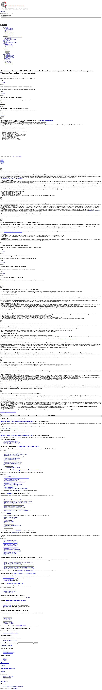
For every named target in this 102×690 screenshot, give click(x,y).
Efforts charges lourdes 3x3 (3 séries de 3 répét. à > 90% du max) (19, 566)
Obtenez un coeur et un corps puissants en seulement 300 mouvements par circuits (21, 110)
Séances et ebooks (6, 40)
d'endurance (9, 493)
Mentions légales (6, 650)
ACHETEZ (2, 82)
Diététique (5, 43)
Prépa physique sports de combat (11, 42)
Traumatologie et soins (9, 32)
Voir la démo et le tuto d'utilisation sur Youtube (9, 428)
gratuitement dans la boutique (94, 210)
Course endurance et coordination (12, 455)
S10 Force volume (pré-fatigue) (10, 553)
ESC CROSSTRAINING (28, 570)
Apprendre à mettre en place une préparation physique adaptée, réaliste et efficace (29, 279)
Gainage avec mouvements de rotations (11, 607)
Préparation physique (9, 28)
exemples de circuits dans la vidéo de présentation (13, 232)
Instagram (5, 659)
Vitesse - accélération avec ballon (12, 467)
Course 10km (7, 59)
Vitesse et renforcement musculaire (12, 458)
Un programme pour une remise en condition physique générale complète (22, 258)
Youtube (4, 660)
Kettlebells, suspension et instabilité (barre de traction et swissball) (19, 568)
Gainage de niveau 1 (7, 605)
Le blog (2, 671)
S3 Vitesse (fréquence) (8, 592)
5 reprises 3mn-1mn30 (8, 580)
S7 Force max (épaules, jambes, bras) (11, 549)
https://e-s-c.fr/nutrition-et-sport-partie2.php (69, 338)
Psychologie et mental (9, 29)
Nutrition (7, 49)
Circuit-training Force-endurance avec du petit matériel (16, 478)
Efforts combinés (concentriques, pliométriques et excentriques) (18, 567)
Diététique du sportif (9, 45)
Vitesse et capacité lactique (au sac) (12, 479)
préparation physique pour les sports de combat (26, 470)
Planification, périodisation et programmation (13, 37)
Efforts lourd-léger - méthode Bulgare (12, 563)
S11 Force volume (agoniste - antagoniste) (12, 554)
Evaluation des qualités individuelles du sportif (11, 442)
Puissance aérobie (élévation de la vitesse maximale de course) (18, 503)
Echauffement (7, 31)
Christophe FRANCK (17, 156)
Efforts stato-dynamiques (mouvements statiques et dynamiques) (18, 564)
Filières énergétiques (9, 62)
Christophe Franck (6, 645)
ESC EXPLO (18, 530)
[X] (1, 118)
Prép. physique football (9, 55)
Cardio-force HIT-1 (7, 619)
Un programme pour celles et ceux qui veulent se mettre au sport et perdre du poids (25, 247)
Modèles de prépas (6, 54)
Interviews (7, 52)
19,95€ (1, 91)
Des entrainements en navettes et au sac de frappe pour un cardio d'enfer (21, 78)
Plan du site (4, 681)
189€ (1, 282)
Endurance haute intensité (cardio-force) (13, 464)
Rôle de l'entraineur (8, 34)
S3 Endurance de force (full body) (10, 544)
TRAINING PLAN (9, 63)
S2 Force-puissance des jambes (10, 591)
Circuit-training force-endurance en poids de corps (15, 454)
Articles (4, 47)
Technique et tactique (9, 30)
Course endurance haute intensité (11, 460)
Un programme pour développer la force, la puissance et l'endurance (22, 269)
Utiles (4, 60)
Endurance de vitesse (9, 524)
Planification (5, 36)
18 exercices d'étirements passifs (10, 640)
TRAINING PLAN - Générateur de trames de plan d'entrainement (16, 421)
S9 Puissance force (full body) (9, 552)
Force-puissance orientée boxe (11, 480)
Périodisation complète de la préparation (12, 453)
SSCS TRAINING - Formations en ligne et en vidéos (13, 686)
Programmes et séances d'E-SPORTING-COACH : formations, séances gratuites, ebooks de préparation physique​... (47, 71)
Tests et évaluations (8, 38)
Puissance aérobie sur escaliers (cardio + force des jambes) (17, 510)
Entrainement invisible (9, 33)
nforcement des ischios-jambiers (11, 633)
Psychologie (7, 51)
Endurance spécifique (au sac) (11, 485)
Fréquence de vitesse (9, 521)
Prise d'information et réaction (11, 517)
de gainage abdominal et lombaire (16, 600)
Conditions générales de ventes (8, 652)
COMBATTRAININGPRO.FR (46, 120)
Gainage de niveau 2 (7, 606)
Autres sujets (7, 53)
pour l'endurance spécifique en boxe (25, 573)
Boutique (2, 161)
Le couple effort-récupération (10, 39)
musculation (15, 532)
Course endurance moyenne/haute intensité (14, 457)
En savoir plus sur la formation (8, 412)
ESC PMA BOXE (19, 490)
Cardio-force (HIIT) (9, 487)
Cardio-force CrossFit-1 (8, 622)
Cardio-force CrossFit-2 (8, 623)
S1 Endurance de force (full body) (10, 541)
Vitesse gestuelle (8, 520)
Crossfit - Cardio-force (9, 57)
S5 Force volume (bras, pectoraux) (10, 547)
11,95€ (1, 102)
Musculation (7, 58)
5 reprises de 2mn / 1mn (8, 578)
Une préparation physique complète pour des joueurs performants (23, 89)
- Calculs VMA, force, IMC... (8, 676)
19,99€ (1, 80)
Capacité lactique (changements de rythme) (14, 505)
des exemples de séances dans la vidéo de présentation (12, 178)
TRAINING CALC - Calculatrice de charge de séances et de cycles (16, 435)
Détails (2, 84)
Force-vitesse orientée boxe (10, 483)
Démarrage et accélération (10, 518)
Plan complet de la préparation (10, 476)
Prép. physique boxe (9, 56)
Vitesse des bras (7, 526)
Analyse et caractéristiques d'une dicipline (10, 441)
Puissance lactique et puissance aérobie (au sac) (14, 482)
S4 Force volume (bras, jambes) (10, 545)
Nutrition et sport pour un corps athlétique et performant (13, 372)
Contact (1, 163)
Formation (2, 162)
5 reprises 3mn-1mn (7, 579)
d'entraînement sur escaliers (14, 583)
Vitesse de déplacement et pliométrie (12, 463)
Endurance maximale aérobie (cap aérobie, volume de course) (18, 501)
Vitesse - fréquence (9, 466)
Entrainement (5, 27)
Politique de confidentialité (8, 653)
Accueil (1, 158)
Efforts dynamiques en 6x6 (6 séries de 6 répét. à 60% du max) (18, 562)
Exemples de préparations (6, 15)
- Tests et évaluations (7, 678)
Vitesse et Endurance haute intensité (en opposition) (16, 488)
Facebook (5, 658)
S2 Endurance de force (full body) (10, 543)
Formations (5, 41)
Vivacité (6, 522)
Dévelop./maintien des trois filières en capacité (14, 507)
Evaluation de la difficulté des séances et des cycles (12, 443)
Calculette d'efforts (8, 61)
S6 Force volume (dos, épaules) (10, 548)
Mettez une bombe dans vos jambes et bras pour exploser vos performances (20, 100)
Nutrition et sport (8, 44)
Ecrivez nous (4, 663)
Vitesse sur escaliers (8, 528)
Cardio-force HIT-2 (7, 621)
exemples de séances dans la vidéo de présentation (13, 381)
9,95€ (1, 112)
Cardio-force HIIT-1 (7, 617)
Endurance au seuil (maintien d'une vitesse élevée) (15, 502)
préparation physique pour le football (28, 446)
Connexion (2, 11)
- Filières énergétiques (7, 677)
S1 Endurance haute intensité (9, 590)
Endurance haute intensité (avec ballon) (13, 462)
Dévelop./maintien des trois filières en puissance (15, 509)
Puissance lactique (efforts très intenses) (13, 506)
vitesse (9, 513)
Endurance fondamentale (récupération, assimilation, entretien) (18, 499)
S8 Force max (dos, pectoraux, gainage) (12, 551)
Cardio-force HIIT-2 (7, 618)
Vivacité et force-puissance (10, 459)
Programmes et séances (7, 668)
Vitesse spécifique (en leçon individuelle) (13, 484)
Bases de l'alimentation (9, 46)
